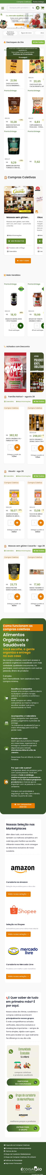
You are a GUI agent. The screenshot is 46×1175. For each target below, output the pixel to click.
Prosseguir (23, 57)
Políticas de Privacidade (22, 54)
